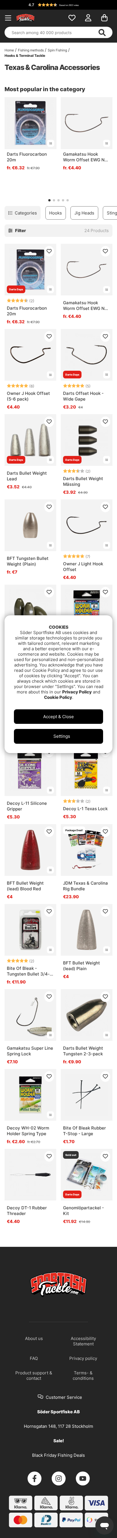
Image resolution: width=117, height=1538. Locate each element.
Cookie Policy (58, 697)
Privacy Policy (77, 692)
